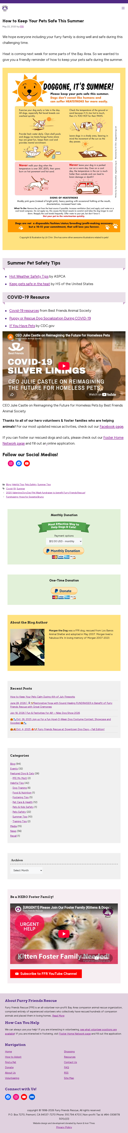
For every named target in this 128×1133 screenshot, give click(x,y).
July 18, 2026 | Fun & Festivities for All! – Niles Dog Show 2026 (45, 712)
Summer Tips (44, 484)
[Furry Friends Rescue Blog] (5, 8)
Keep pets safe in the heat (29, 284)
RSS (66, 1072)
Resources (70, 1056)
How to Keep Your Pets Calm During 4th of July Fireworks (42, 696)
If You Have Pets (22, 326)
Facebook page (111, 426)
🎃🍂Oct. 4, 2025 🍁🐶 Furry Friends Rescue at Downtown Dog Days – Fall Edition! (57, 729)
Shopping (69, 1051)
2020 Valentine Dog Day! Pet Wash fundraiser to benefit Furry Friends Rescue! (45, 492)
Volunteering (12, 1078)
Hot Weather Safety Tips (28, 276)
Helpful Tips (18, 484)
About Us (10, 1072)
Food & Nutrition (22, 792)
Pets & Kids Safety (23, 807)
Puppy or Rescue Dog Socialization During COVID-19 (50, 318)
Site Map (69, 1078)
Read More (58, 1015)
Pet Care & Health (22, 802)
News (13, 831)
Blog (8, 484)
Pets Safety (30, 484)
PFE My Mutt (19, 778)
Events (14, 768)
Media (13, 826)
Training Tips (19, 821)
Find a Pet (10, 1062)
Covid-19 (11, 488)
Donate (9, 1067)
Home (8, 1051)
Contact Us (70, 1062)
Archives (17, 860)
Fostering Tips (20, 797)
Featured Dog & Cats (22, 773)
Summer (21, 488)
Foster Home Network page (75, 1033)
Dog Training (19, 787)
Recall (13, 835)
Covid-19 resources (24, 310)
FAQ (66, 1067)
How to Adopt (13, 1056)
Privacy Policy (64, 1127)
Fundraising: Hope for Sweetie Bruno (25, 496)
